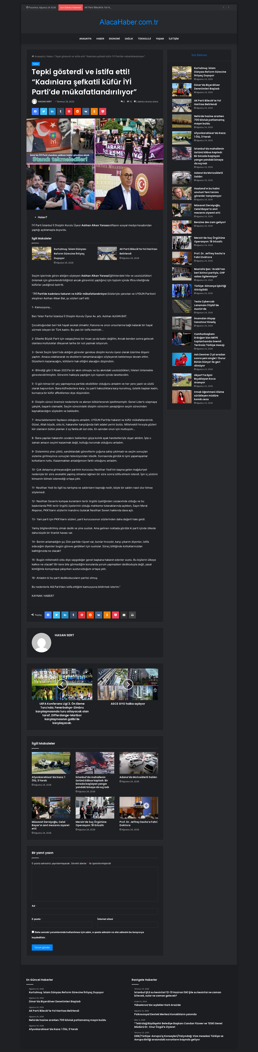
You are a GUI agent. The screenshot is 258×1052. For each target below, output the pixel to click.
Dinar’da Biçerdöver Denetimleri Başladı (207, 86)
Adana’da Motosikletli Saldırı (138, 777)
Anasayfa (85, 38)
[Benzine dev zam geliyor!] (181, 227)
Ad (34, 905)
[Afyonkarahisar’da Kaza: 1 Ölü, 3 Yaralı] (51, 763)
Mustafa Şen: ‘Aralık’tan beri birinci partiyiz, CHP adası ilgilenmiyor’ (209, 272)
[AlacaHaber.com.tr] (129, 22)
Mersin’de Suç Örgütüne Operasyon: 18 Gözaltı (91, 823)
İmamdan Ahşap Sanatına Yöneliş (205, 320)
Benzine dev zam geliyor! (210, 222)
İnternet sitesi (105, 919)
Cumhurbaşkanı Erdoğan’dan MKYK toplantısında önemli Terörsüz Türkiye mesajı (209, 339)
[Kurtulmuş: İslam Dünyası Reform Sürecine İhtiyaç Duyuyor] (41, 253)
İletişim (174, 38)
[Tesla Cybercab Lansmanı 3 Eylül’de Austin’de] (181, 306)
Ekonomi (114, 38)
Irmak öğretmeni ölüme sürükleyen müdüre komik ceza (209, 395)
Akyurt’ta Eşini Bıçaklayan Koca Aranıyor (205, 378)
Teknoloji (144, 38)
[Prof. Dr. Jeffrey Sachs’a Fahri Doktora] (139, 808)
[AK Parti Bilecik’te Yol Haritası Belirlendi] (107, 253)
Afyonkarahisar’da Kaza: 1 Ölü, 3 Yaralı (48, 778)
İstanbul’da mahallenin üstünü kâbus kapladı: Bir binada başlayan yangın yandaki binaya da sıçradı (92, 782)
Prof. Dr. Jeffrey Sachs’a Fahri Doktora (138, 823)
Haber (100, 38)
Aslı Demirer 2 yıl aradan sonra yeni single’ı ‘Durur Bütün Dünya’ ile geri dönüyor (210, 360)
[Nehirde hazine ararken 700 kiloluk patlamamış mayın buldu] (181, 121)
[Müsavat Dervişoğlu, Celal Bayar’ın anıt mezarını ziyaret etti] (51, 808)
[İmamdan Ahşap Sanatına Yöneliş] (181, 323)
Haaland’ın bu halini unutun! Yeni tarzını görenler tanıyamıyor (207, 192)
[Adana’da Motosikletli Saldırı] (139, 763)
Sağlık (129, 38)
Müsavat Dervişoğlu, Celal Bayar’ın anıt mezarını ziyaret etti (51, 825)
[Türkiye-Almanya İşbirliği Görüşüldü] (181, 290)
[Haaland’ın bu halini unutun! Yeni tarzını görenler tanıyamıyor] (181, 193)
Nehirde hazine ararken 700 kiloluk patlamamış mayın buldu (209, 119)
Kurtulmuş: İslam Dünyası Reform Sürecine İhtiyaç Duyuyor (70, 253)
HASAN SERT (45, 101)
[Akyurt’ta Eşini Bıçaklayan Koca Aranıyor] (181, 379)
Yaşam (160, 38)
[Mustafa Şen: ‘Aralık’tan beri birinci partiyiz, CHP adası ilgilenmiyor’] (181, 273)
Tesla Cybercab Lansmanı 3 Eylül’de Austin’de (206, 305)
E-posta (37, 919)
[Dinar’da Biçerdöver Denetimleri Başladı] (181, 89)
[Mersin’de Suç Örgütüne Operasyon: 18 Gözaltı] (95, 808)
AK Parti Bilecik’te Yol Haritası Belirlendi (106, 7)
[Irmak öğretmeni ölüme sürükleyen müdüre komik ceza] (181, 396)
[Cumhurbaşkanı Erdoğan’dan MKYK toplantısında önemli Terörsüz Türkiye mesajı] (181, 338)
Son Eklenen (199, 55)
